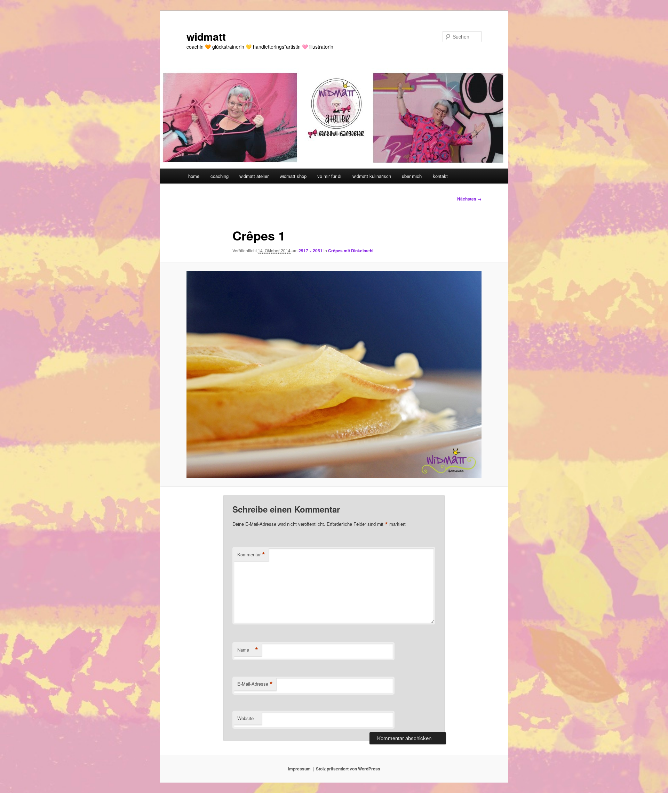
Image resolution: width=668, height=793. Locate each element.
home (193, 176)
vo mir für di (329, 176)
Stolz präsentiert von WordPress (348, 769)
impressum (299, 769)
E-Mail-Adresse (255, 683)
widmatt (206, 36)
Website (245, 718)
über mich (412, 176)
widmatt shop (293, 176)
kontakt (440, 176)
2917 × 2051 (311, 250)
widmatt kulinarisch (371, 176)
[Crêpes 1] (334, 374)
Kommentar (251, 554)
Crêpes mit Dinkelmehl (350, 250)
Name (247, 649)
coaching (219, 176)
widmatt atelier (254, 176)
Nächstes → (469, 199)
